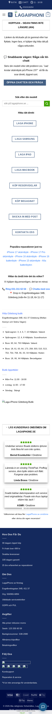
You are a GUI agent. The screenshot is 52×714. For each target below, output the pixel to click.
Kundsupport (8, 704)
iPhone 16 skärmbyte (26, 256)
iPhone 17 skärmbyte (18, 252)
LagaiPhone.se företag (12, 615)
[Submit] (47, 103)
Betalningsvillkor (9, 678)
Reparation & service (11, 710)
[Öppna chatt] (43, 707)
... (30, 494)
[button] (4, 14)
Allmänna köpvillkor (11, 672)
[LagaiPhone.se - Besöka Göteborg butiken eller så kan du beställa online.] (29, 14)
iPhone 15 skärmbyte (29, 260)
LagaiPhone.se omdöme (37, 547)
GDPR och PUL (9, 638)
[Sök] (10, 14)
